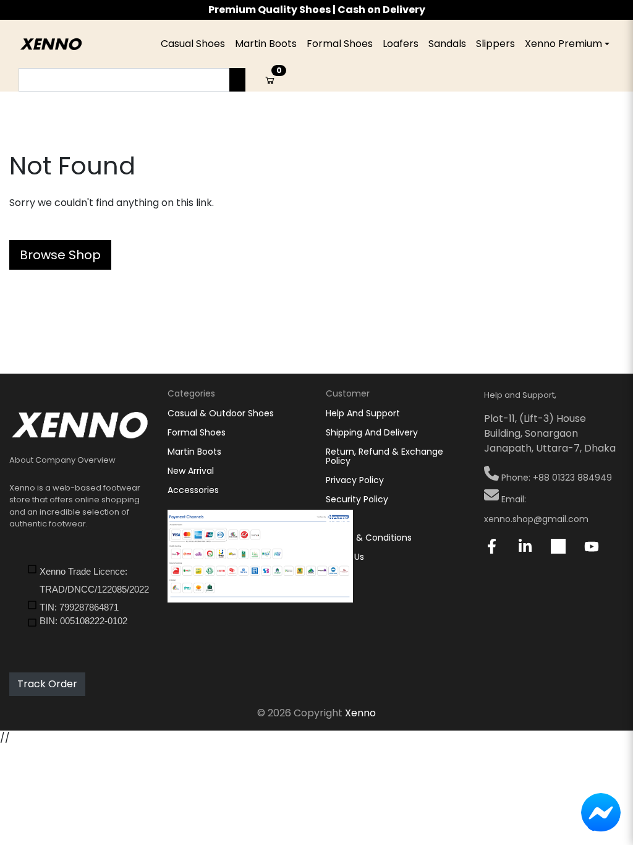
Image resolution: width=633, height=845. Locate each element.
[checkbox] (88, 580)
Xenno (360, 713)
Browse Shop (60, 255)
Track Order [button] (47, 684)
